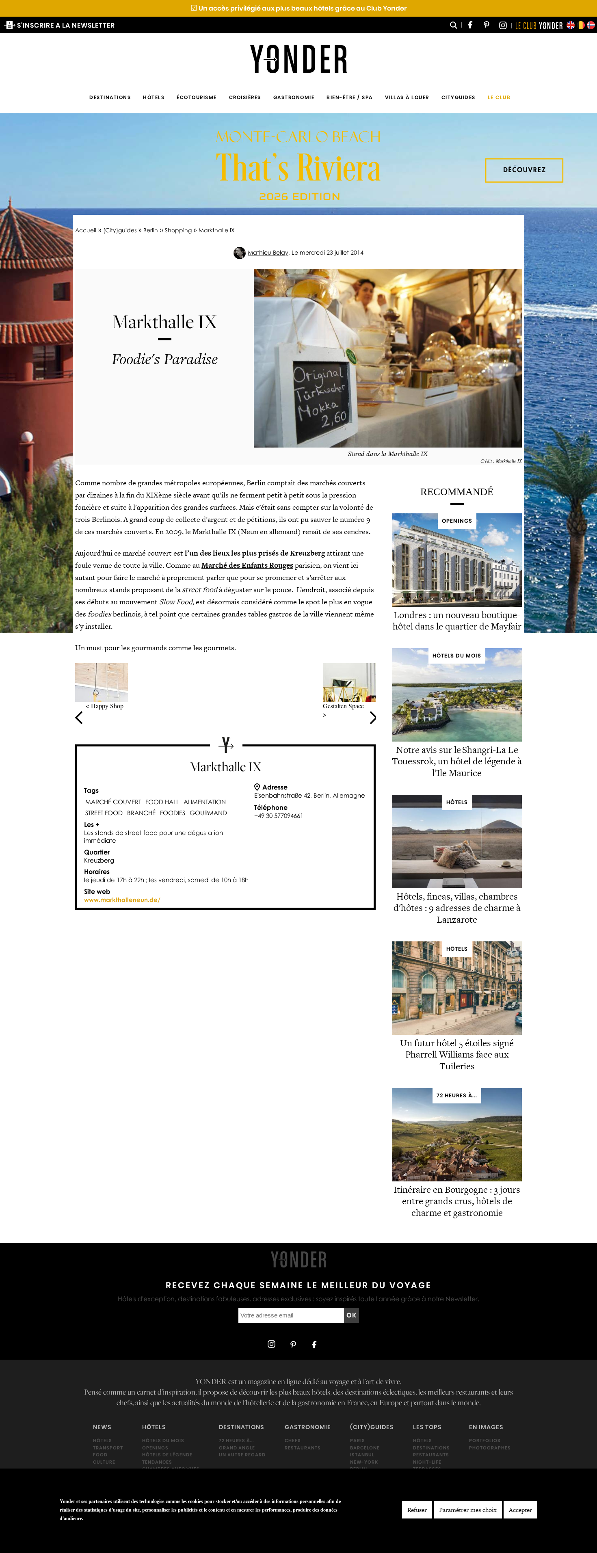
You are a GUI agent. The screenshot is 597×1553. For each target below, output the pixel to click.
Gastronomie (294, 97)
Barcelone (365, 1447)
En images (486, 1427)
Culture (104, 1462)
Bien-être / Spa (350, 97)
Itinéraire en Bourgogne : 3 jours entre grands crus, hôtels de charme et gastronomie (457, 1201)
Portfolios (485, 1440)
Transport (108, 1447)
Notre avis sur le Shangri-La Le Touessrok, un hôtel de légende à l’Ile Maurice (457, 761)
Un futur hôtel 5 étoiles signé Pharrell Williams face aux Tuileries (457, 1054)
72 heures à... (236, 1440)
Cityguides (458, 97)
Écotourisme (197, 97)
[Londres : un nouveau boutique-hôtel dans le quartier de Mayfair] (457, 604)
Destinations (110, 97)
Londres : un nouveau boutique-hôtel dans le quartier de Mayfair (457, 620)
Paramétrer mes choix (468, 1509)
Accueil (85, 230)
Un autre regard (242, 1454)
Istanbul (362, 1454)
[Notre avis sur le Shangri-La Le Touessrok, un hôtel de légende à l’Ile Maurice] (457, 740)
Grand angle (237, 1447)
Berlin (150, 230)
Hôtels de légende (167, 1454)
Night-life (427, 1462)
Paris (357, 1440)
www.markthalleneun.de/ (122, 899)
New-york (364, 1462)
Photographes (490, 1447)
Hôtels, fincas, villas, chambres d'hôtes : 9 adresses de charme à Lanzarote (457, 908)
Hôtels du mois (163, 1440)
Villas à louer (407, 97)
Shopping (178, 230)
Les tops (427, 1427)
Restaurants (303, 1447)
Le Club (499, 97)
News (102, 1427)
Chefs (293, 1440)
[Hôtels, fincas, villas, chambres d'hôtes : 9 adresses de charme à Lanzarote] (457, 886)
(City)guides (119, 230)
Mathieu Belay (268, 252)
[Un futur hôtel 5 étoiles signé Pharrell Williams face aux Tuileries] (457, 1032)
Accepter (520, 1509)
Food (100, 1454)
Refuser (417, 1509)
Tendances (157, 1462)
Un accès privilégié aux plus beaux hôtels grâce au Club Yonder (298, 8)
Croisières (245, 97)
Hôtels (153, 97)
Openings (155, 1447)
